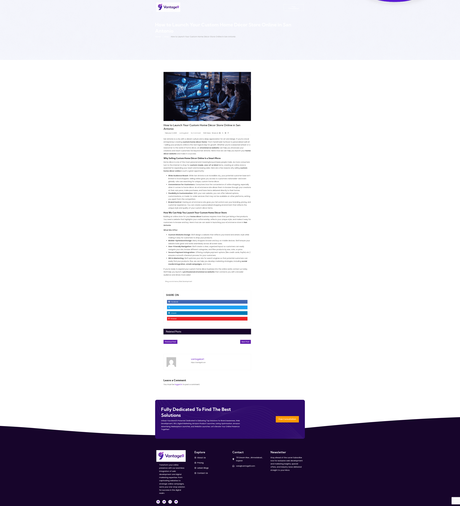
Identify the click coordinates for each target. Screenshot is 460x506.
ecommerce (173, 281)
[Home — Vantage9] (168, 7)
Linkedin (173, 313)
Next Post (245, 342)
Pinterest (173, 319)
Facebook (174, 302)
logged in (178, 384)
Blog (166, 36)
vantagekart (183, 133)
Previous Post (170, 342)
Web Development (185, 281)
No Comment (196, 133)
